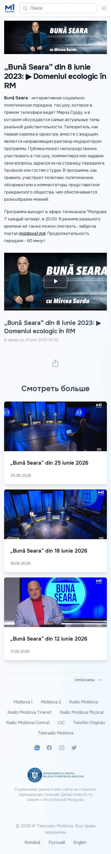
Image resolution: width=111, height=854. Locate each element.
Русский (57, 842)
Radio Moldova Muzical (82, 712)
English (79, 842)
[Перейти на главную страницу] (9, 8)
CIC (61, 722)
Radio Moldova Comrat (28, 722)
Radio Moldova (83, 702)
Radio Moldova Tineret (29, 712)
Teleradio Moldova (55, 733)
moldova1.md (32, 233)
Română (32, 842)
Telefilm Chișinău (89, 722)
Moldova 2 (51, 702)
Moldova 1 (23, 702)
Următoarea (84, 680)
